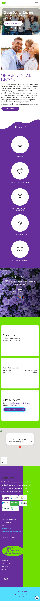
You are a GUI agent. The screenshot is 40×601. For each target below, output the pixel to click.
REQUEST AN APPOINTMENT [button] (13, 23)
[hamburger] (37, 3)
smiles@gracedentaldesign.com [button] (19, 403)
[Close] (31, 435)
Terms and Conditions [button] (22, 595)
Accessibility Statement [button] (22, 597)
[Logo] (16, 551)
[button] (24, 3)
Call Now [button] (7, 579)
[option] (20, 290)
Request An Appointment (14, 409)
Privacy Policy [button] (22, 593)
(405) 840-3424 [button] (14, 405)
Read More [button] (10, 108)
